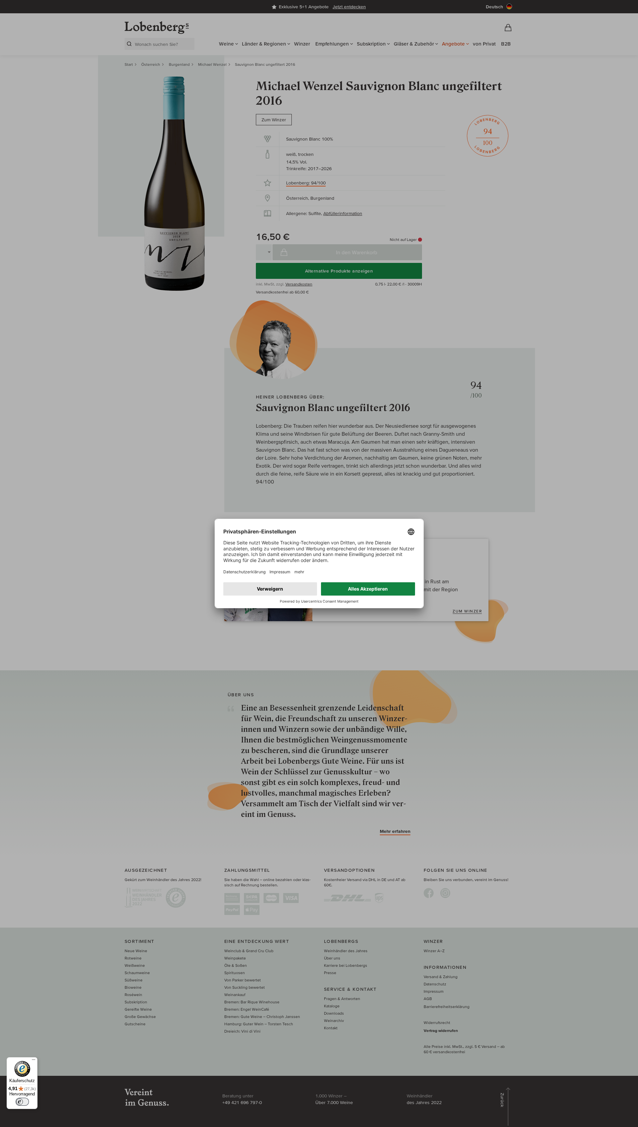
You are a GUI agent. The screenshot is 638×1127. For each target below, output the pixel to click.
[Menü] (34, 1061)
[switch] (22, 1102)
